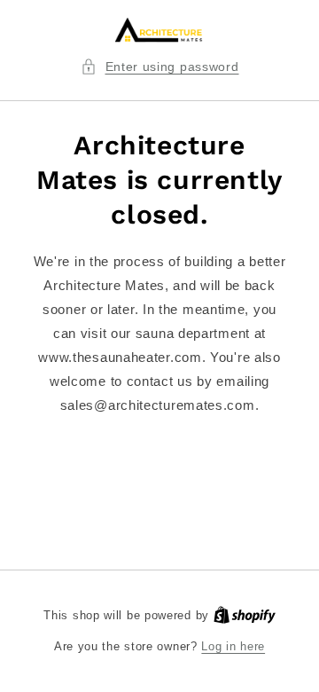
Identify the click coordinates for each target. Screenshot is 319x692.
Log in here (233, 646)
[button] (160, 67)
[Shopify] (245, 615)
